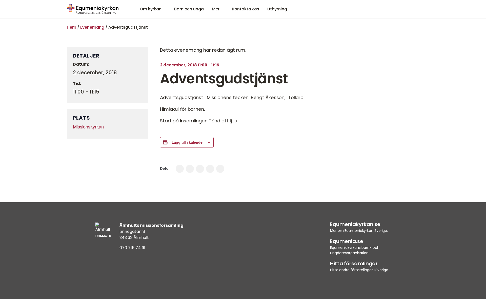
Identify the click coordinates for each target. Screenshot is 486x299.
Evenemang (92, 27)
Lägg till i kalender (188, 142)
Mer (215, 9)
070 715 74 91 (132, 248)
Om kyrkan (150, 9)
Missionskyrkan (88, 126)
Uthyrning (277, 9)
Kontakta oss (245, 9)
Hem (71, 27)
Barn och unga (189, 9)
